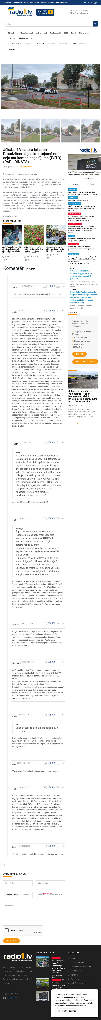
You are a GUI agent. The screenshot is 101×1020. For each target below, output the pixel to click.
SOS (74, 44)
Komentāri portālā (78, 962)
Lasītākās (90, 185)
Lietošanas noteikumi (79, 983)
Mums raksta (84, 33)
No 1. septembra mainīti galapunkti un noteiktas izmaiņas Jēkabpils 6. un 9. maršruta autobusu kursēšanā (81, 218)
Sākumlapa (12, 33)
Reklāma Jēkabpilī (48, 2)
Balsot (79, 354)
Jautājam (27, 44)
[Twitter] (85, 2)
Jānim (15, 444)
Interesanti (51, 44)
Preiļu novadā (55, 33)
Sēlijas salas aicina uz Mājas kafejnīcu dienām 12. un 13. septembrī (55, 249)
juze (14, 847)
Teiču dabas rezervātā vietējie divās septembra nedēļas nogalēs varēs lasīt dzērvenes (33, 250)
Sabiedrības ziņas (74, 223)
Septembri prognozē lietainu (78, 200)
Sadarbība (74, 958)
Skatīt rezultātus (85, 362)
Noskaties (8, 2)
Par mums (74, 979)
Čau (14, 764)
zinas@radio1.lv (12, 997)
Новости (11, 49)
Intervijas (11, 38)
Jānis (14, 312)
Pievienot (11, 941)
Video (26, 2)
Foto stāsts (17, 2)
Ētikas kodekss (76, 970)
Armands (16, 287)
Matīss (15, 624)
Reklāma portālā (62, 2)
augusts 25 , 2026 (75, 406)
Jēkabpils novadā (26, 33)
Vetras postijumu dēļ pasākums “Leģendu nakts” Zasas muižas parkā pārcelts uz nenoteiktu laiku (82, 259)
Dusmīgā (16, 663)
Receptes (83, 44)
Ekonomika (72, 189)
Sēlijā (66, 33)
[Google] (91, 2)
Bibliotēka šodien (14, 44)
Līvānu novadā (41, 33)
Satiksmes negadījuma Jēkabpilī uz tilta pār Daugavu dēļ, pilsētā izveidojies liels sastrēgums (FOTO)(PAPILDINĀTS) (82, 396)
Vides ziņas (73, 197)
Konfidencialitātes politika (82, 966)
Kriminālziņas (64, 44)
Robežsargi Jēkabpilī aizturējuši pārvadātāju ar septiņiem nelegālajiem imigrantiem (81, 249)
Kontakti (74, 975)
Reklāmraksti (39, 44)
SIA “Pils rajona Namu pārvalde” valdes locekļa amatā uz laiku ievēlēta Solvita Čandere (81, 208)
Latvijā (73, 33)
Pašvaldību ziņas (74, 203)
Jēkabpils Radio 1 (25, 38)
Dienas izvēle (73, 254)
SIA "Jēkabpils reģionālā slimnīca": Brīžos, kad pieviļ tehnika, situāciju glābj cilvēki (11, 250)
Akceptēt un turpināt (67, 1011)
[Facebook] (88, 2)
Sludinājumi (34, 2)
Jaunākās (75, 185)
